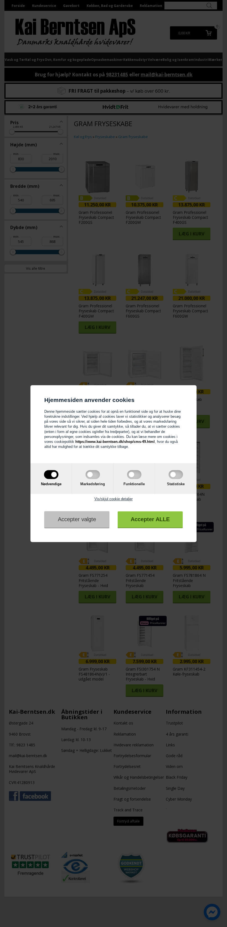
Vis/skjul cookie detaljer (113, 499)
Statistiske (176, 484)
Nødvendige (51, 484)
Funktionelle (134, 484)
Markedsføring (92, 484)
